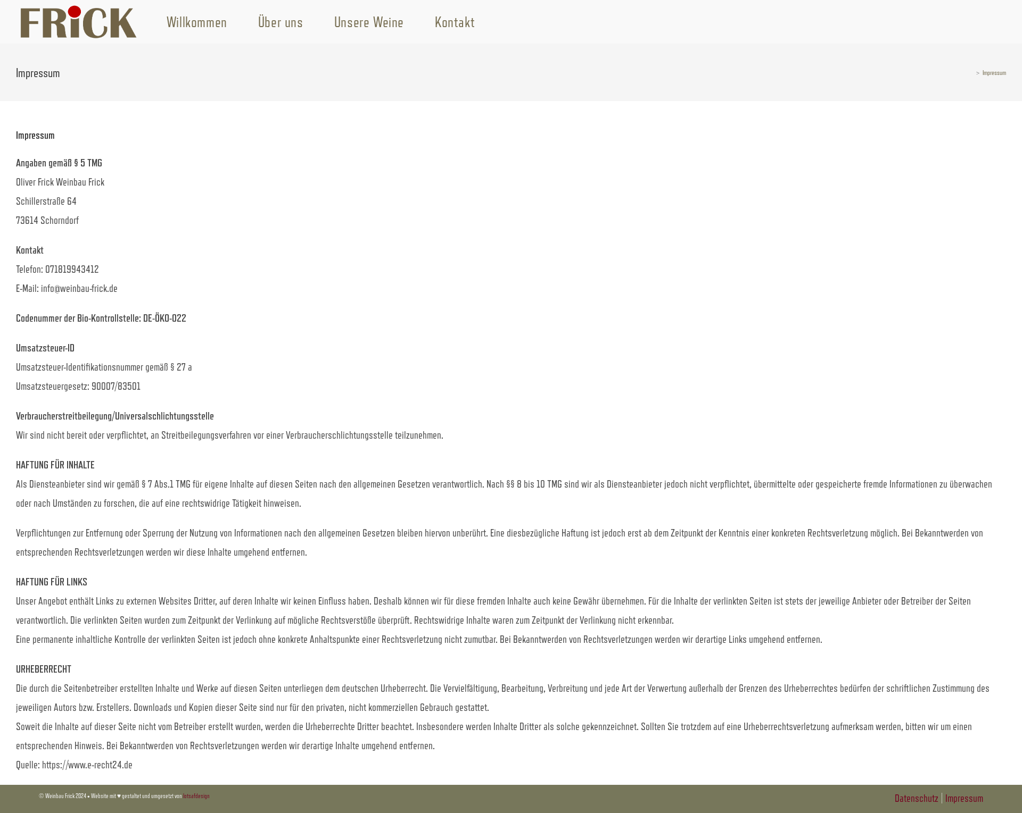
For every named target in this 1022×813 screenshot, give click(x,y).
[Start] (970, 73)
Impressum (994, 73)
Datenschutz (916, 798)
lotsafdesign (196, 796)
